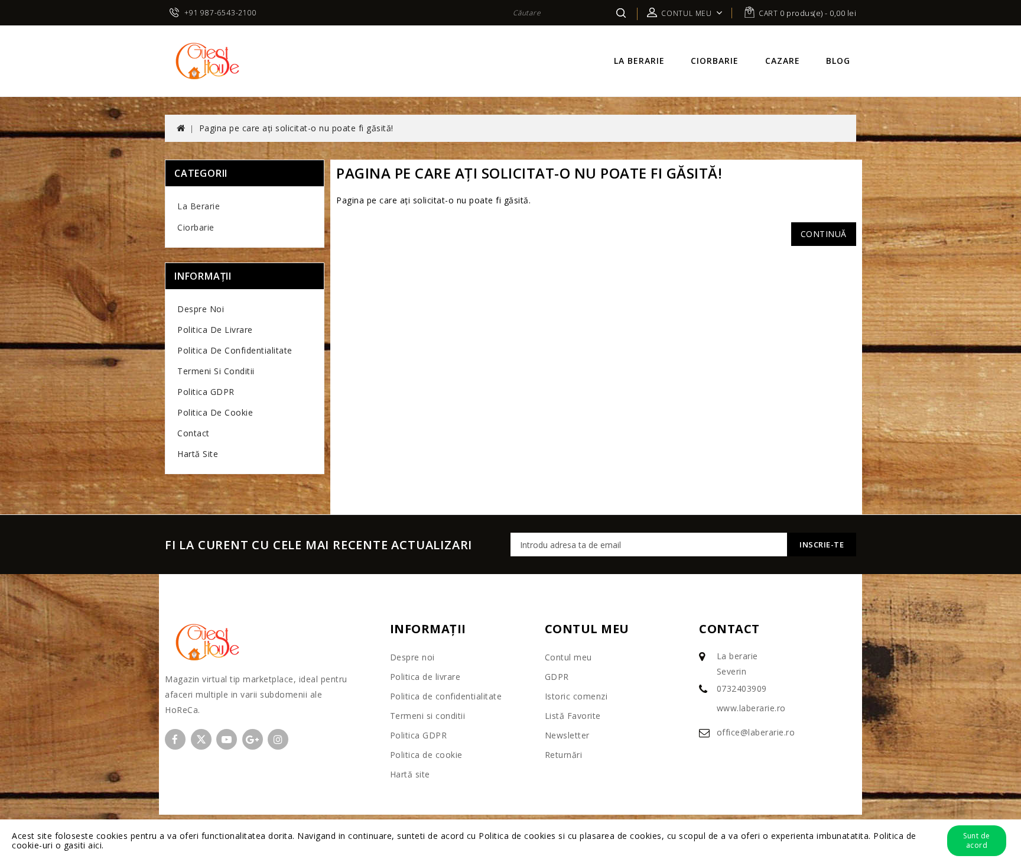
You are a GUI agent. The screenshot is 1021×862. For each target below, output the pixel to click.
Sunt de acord (976, 840)
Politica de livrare (215, 329)
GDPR (557, 676)
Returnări (564, 754)
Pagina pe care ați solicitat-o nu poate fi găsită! (296, 128)
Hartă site (197, 453)
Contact (193, 433)
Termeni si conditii (216, 371)
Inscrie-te (821, 544)
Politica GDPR (206, 391)
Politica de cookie (215, 412)
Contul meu (568, 657)
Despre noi (200, 309)
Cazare (782, 60)
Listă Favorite (573, 715)
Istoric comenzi (576, 696)
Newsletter (567, 735)
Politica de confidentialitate (234, 350)
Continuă (824, 233)
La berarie (639, 60)
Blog (838, 60)
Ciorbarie (715, 60)
